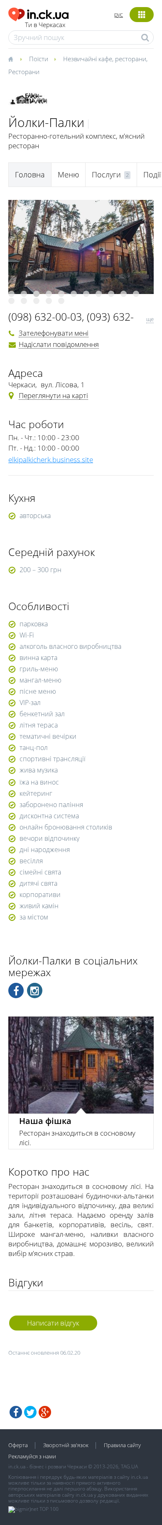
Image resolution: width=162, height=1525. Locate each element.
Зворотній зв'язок (65, 1445)
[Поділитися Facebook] (16, 1412)
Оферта (18, 1445)
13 (24, 301)
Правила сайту (122, 1445)
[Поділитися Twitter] (30, 1412)
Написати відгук (53, 1323)
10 (123, 294)
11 (136, 294)
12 (11, 301)
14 (36, 301)
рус (118, 14)
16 (61, 301)
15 (49, 301)
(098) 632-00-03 (45, 316)
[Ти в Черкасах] (38, 13)
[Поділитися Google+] (45, 1412)
